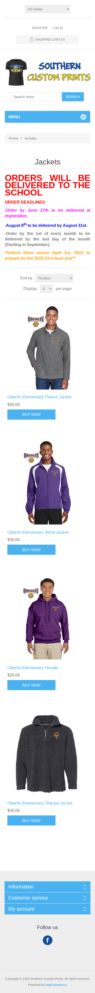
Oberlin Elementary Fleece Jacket (39, 397)
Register (40, 28)
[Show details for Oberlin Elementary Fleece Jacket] (47, 347)
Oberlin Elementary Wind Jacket (38, 532)
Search (73, 97)
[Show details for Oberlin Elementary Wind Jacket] (47, 482)
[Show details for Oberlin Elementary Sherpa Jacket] (47, 753)
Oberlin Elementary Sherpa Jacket (39, 803)
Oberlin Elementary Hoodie (32, 667)
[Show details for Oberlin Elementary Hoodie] (47, 617)
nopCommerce (56, 985)
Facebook (47, 940)
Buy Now (31, 414)
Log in (58, 28)
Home (13, 138)
